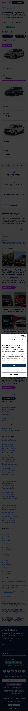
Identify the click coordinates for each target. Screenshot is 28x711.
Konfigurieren (13, 369)
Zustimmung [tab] (5, 339)
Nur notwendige (14, 374)
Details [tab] (14, 339)
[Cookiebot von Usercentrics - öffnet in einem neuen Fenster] (20, 336)
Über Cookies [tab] (22, 339)
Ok (14, 365)
